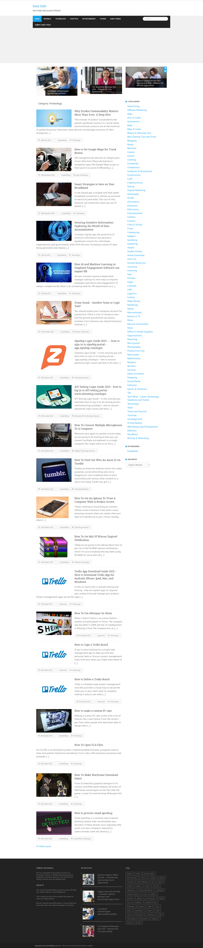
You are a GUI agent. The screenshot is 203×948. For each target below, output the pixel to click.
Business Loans (132, 878)
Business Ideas (149, 873)
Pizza (129, 902)
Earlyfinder (132, 451)
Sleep (129, 910)
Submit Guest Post (43, 25)
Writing (129, 923)
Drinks (130, 197)
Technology (60, 19)
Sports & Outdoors (137, 389)
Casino (130, 155)
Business (47, 19)
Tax (129, 392)
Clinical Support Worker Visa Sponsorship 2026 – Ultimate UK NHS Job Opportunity (150, 83)
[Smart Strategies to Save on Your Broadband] (54, 194)
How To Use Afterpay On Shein (93, 613)
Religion (131, 362)
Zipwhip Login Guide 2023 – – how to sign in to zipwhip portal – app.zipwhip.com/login (97, 344)
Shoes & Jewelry (135, 373)
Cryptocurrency (135, 182)
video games (143, 919)
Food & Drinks (134, 224)
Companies (133, 163)
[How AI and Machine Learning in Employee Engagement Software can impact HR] (54, 272)
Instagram (159, 890)
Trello (129, 914)
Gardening (132, 243)
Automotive (133, 121)
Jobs (129, 274)
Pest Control (133, 343)
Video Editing (131, 919)
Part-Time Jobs (150, 898)
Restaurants (131, 906)
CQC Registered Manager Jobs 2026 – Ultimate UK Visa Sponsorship (104, 89)
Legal (130, 281)
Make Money (133, 301)
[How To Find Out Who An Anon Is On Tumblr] (54, 469)
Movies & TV (133, 316)
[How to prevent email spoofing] (54, 822)
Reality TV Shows (151, 902)
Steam (149, 910)
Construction (134, 174)
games (138, 886)
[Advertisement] (101, 45)
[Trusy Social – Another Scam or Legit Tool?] (54, 312)
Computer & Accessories (139, 171)
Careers (131, 152)
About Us (65, 946)
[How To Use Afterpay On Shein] (54, 623)
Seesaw (141, 906)
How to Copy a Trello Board (91, 644)
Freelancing (133, 232)
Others (103, 19)
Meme (130, 308)
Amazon (129, 873)
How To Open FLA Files (88, 744)
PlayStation (138, 902)
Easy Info (39, 6)
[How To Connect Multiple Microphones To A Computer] (54, 435)
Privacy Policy (73, 946)
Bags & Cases (134, 129)
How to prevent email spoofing (93, 813)
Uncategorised (134, 419)
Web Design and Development (142, 426)
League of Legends (133, 894)
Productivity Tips (136, 350)
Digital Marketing (136, 190)
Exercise (160, 882)
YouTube (138, 923)
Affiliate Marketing (137, 110)
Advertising (133, 106)
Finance (131, 220)
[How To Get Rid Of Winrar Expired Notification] (54, 546)
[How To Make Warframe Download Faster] (54, 784)
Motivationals (134, 312)
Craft (130, 178)
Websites (86, 489)
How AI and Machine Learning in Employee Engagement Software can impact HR (96, 268)
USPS (160, 914)
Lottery (131, 297)
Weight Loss (155, 919)
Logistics (132, 293)
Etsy (153, 882)
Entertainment (89, 19)
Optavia (139, 898)
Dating (130, 186)
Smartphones (139, 910)
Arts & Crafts (134, 117)
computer (152, 878)
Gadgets (77, 451)
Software (77, 562)
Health (130, 247)
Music (130, 320)
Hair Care (156, 886)
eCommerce (133, 201)
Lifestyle (74, 19)
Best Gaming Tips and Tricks (141, 136)
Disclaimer (82, 946)
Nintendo (130, 898)
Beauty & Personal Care (139, 132)
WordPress (132, 434)
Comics (143, 878)
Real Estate (133, 354)
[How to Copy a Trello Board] (54, 654)
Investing (132, 270)
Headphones (131, 890)
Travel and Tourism (137, 411)
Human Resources (136, 262)
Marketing (132, 304)
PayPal (161, 898)
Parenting (132, 339)
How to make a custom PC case (93, 710)
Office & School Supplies (140, 331)
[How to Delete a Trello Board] (54, 689)
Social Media (78, 839)
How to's (131, 258)
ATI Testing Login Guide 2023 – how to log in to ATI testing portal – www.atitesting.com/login (97, 390)
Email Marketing (142, 882)
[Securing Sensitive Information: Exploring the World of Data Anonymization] (54, 230)
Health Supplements (146, 890)
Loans (145, 894)
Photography (133, 346)
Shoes (157, 906)
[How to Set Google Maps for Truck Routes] (54, 159)
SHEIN (149, 906)
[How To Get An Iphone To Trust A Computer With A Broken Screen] (52, 507)
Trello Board (139, 914)
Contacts (90, 946)
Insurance (132, 266)
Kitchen (131, 278)
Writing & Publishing (138, 438)
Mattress (153, 894)
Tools (130, 407)
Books (130, 144)
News (130, 327)
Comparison (133, 167)
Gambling (132, 239)
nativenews (63, 604)
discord (162, 878)
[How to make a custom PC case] (54, 720)
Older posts (45, 846)
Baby (129, 125)
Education (77, 416)
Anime (138, 873)
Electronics (133, 209)
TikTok (157, 910)
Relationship (133, 358)
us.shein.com (150, 914)
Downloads (133, 194)
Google (147, 886)
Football (130, 886)
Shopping (132, 377)
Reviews (77, 332)
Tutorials (86, 378)
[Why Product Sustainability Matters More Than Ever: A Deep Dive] (54, 118)
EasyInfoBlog (62, 140)
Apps (77, 175)
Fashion (131, 216)
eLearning (130, 882)
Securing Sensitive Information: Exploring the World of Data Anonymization (94, 226)
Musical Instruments (137, 324)
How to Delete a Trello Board (91, 679)
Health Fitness (134, 251)
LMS (83, 416)
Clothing (131, 159)
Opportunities (134, 335)
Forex (130, 228)
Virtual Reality (134, 422)
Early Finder (115, 19)
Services (131, 369)
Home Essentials (135, 255)
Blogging (132, 140)
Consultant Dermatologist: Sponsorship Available (58, 92)
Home (37, 19)
